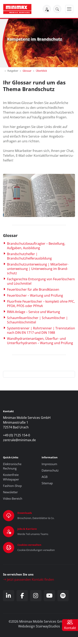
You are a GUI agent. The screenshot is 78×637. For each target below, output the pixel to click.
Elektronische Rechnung (12, 466)
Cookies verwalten (29, 545)
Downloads (24, 513)
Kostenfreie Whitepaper (11, 477)
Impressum (49, 464)
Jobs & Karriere (27, 529)
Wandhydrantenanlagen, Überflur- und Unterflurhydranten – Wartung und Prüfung (40, 340)
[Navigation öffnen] (69, 9)
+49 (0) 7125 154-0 (16, 435)
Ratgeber (12, 70)
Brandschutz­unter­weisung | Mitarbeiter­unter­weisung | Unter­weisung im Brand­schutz (37, 268)
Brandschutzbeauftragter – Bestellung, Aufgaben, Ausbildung (36, 245)
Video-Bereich (12, 498)
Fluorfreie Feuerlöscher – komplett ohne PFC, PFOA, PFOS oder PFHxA (41, 303)
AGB (45, 477)
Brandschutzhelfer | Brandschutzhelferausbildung (29, 256)
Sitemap (47, 483)
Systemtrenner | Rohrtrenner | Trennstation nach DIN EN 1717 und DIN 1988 (41, 330)
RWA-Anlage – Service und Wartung (33, 312)
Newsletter (10, 492)
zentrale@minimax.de (19, 440)
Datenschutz (50, 470)
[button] (57, 9)
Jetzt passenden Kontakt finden (30, 579)
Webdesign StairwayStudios (39, 626)
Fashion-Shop (12, 486)
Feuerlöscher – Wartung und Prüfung (35, 295)
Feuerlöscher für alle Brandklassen (33, 289)
